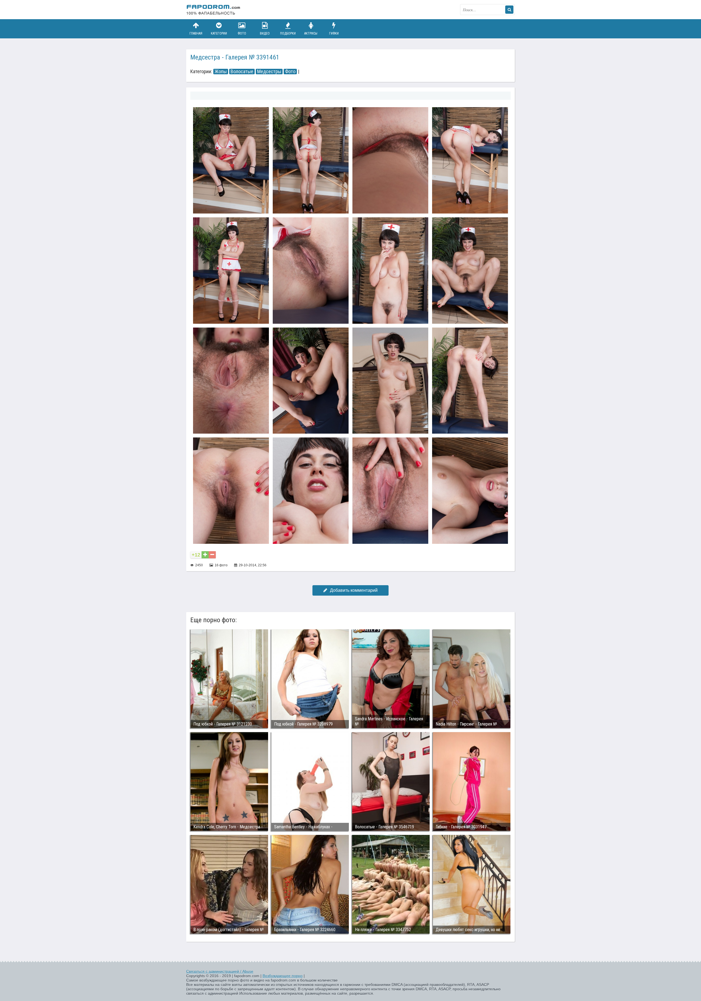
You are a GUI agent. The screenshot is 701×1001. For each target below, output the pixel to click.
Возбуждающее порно (283, 976)
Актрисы (310, 33)
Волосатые (242, 71)
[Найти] (509, 9)
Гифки (334, 33)
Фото (242, 33)
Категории (219, 33)
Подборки (288, 33)
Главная (195, 33)
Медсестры (269, 71)
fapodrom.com (213, 9)
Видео (265, 33)
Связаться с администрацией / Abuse (219, 971)
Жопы (221, 71)
